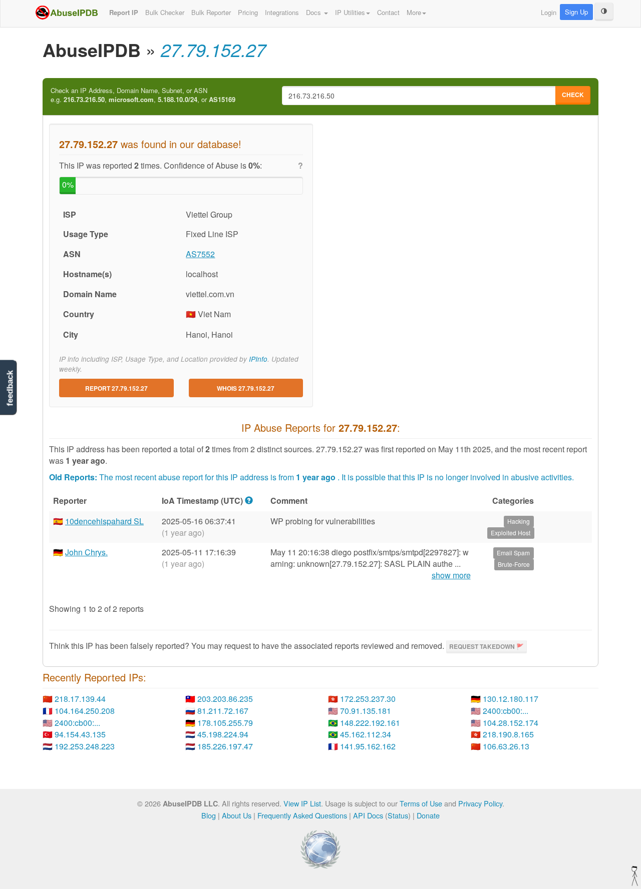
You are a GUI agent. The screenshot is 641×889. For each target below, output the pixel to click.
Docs (314, 12)
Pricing (248, 12)
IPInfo (258, 359)
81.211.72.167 (222, 710)
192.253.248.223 (85, 746)
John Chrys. (86, 552)
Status (398, 815)
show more (451, 575)
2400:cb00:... (505, 710)
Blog (208, 815)
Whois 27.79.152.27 (245, 388)
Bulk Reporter (211, 12)
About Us (236, 815)
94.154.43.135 (80, 734)
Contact (388, 12)
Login (548, 12)
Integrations (282, 12)
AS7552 (200, 254)
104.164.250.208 (85, 710)
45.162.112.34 (365, 734)
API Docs (368, 815)
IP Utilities (350, 12)
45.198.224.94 (222, 734)
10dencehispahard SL (104, 521)
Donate (428, 815)
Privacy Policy (480, 803)
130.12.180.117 (510, 698)
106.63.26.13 (506, 746)
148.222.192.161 (370, 722)
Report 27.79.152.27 (116, 388)
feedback (10, 388)
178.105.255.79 (225, 722)
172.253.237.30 (368, 698)
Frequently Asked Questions (302, 815)
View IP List (302, 803)
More (414, 12)
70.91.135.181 (365, 710)
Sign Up (576, 12)
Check (573, 94)
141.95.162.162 (368, 746)
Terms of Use (421, 803)
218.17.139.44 (80, 698)
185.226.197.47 (225, 746)
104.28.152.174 (510, 722)
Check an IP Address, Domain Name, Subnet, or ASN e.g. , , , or (143, 95)
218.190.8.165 (508, 734)
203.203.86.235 (225, 698)
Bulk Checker (164, 12)
